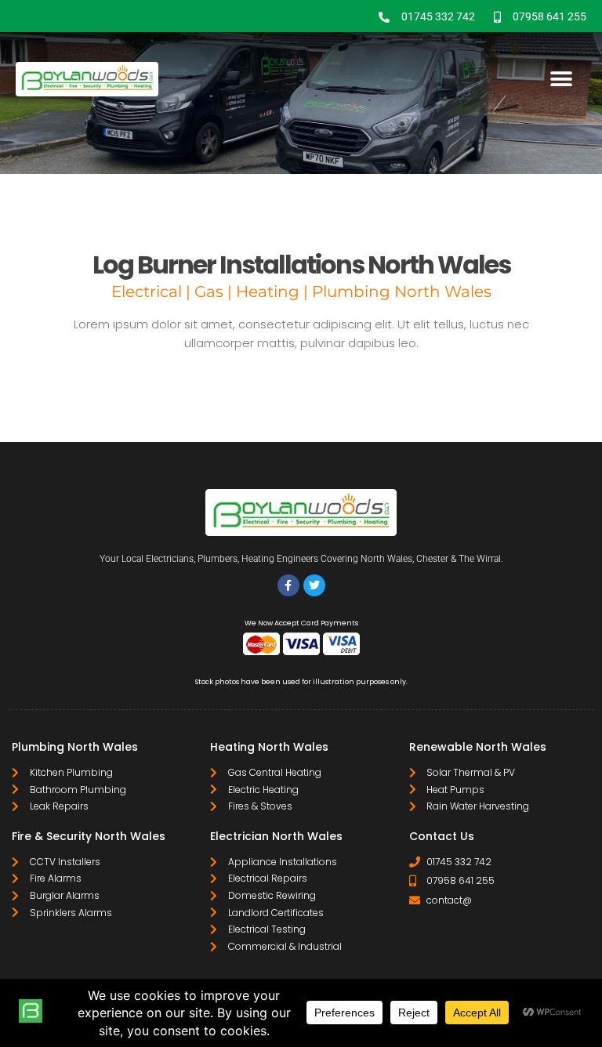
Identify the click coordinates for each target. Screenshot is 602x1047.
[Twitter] (314, 585)
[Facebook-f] (288, 585)
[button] (560, 79)
